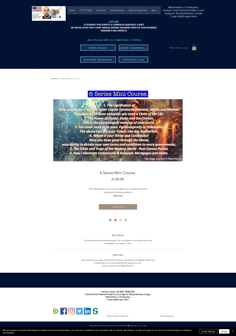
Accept (224, 331)
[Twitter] (79, 311)
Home (54, 78)
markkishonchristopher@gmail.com (118, 325)
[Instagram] (71, 311)
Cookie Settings (208, 331)
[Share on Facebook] (110, 220)
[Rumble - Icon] (55, 311)
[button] (194, 47)
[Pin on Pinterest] (115, 220)
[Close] (232, 331)
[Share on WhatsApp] (120, 220)
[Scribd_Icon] (95, 311)
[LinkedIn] (87, 311)
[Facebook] (63, 311)
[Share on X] (125, 220)
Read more (118, 195)
